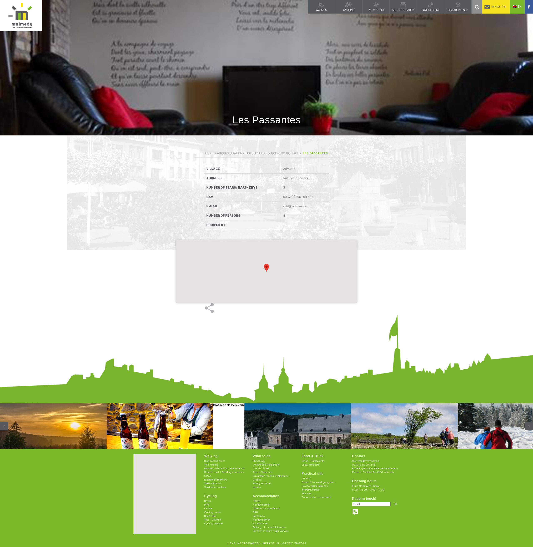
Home (209, 153)
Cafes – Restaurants (312, 460)
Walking (321, 9)
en (520, 7)
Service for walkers (215, 487)
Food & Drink (431, 9)
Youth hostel (260, 523)
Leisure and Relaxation (266, 464)
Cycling (349, 9)
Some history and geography (318, 482)
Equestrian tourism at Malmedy (270, 475)
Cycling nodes (212, 512)
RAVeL (208, 500)
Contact (306, 478)
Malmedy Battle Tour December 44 (224, 468)
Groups (257, 479)
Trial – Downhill (213, 519)
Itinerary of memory (215, 479)
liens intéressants (243, 543)
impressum (270, 543)
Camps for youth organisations (271, 530)
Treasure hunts (212, 483)
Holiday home (257, 153)
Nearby (257, 487)
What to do (376, 9)
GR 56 (207, 475)
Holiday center (261, 519)
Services (306, 493)
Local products (310, 464)
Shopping (258, 460)
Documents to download (316, 497)
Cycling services (213, 523)
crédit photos (294, 543)
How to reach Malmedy (314, 485)
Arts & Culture (261, 468)
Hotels (256, 500)
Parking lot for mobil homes (269, 527)
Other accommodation (266, 508)
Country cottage (285, 153)
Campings (259, 515)
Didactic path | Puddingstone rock (224, 472)
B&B (255, 512)
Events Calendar (262, 472)
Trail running (211, 464)
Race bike (210, 515)
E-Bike (208, 508)
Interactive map (310, 489)
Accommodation (403, 9)
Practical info (458, 9)
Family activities (262, 483)
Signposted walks (214, 460)
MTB (206, 504)
